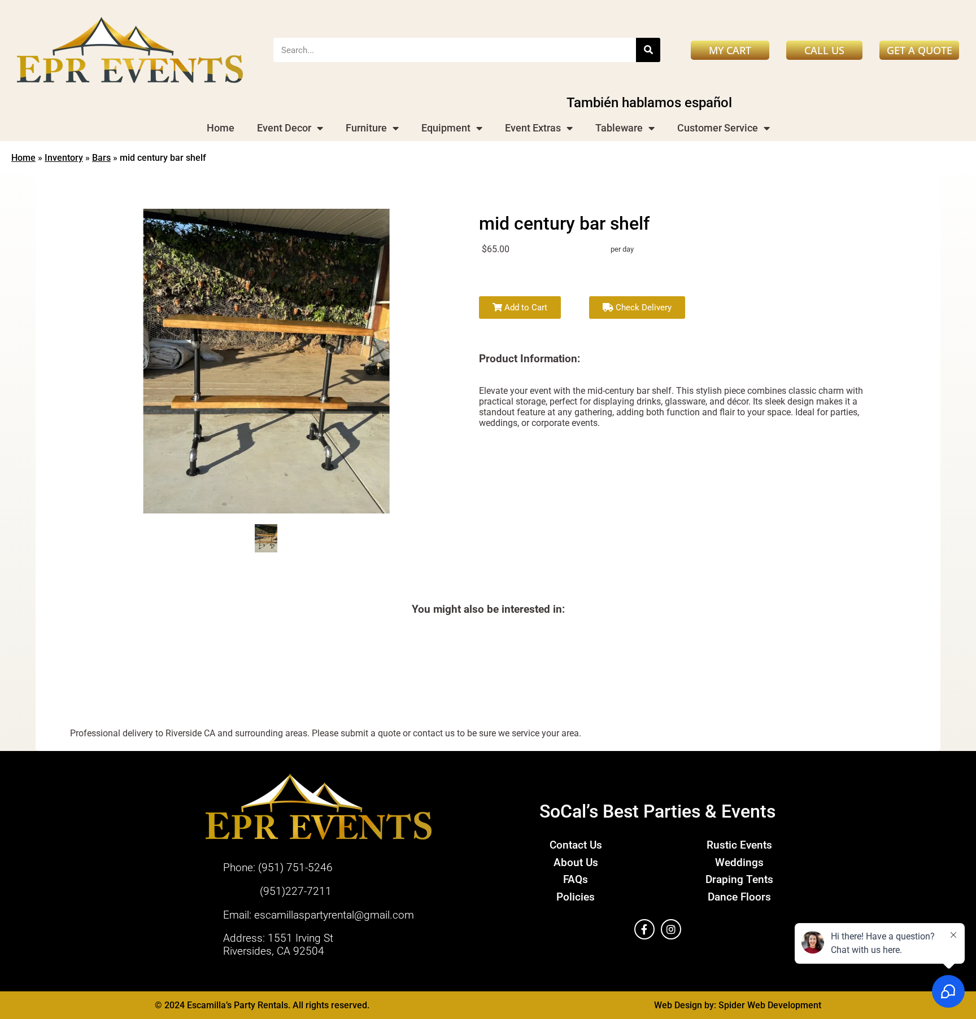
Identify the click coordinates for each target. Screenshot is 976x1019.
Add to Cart (524, 307)
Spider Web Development (769, 1005)
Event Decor (284, 128)
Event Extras (533, 128)
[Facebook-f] (644, 929)
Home (220, 128)
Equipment (445, 128)
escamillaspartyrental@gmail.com (334, 914)
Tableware (619, 128)
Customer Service (717, 128)
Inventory (64, 157)
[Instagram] (671, 929)
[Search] (648, 50)
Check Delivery (642, 307)
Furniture (366, 128)
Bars (101, 157)
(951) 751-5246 (295, 867)
